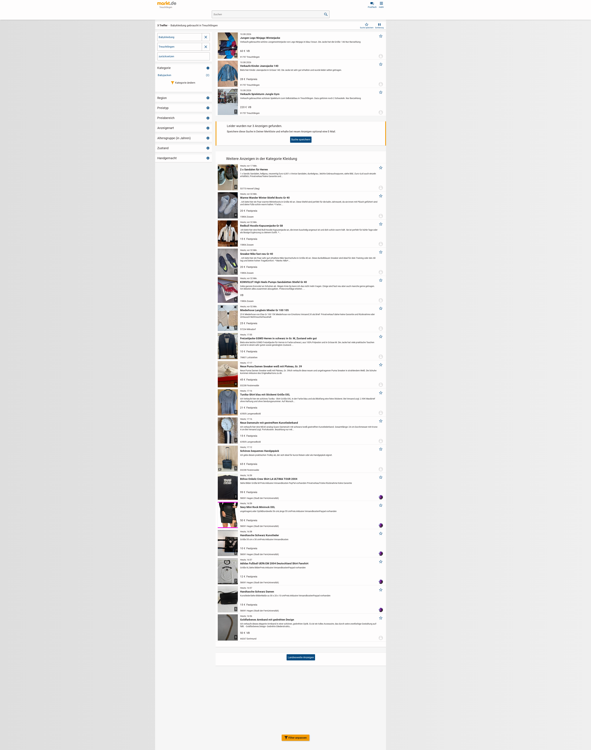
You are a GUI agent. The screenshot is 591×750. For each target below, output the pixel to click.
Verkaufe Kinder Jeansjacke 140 (259, 65)
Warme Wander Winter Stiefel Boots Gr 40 (265, 197)
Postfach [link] (372, 7)
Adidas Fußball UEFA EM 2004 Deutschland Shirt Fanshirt (274, 563)
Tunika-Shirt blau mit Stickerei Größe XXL (265, 394)
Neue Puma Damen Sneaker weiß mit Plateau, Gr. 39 (271, 366)
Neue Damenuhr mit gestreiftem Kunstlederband (269, 422)
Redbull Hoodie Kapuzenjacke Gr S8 (261, 225)
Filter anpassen (297, 737)
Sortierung (379, 28)
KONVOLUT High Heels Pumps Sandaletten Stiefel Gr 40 (273, 282)
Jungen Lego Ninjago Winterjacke (260, 37)
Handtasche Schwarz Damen (257, 591)
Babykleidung (166, 37)
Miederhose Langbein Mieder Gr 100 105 (264, 310)
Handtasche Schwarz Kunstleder (259, 535)
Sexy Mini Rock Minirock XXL (257, 507)
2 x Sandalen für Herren (254, 169)
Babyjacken (183, 75)
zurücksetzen (166, 56)
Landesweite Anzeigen (301, 657)
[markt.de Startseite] (166, 3)
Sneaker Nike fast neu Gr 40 (256, 253)
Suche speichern (367, 28)
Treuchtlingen (166, 46)
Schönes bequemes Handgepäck (259, 450)
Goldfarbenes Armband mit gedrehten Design (267, 619)
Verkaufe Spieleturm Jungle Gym (259, 94)
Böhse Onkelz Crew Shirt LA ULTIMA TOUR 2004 (268, 478)
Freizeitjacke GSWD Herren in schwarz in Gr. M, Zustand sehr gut (278, 338)
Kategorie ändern (185, 82)
